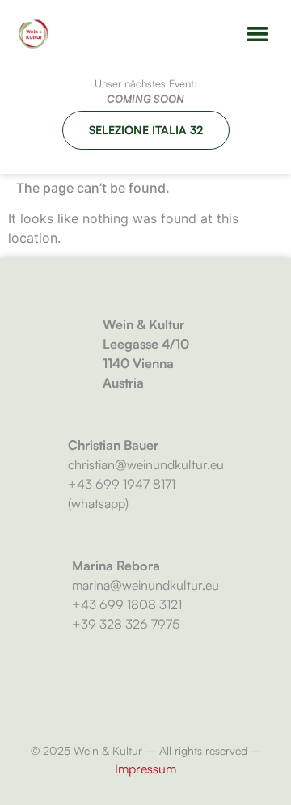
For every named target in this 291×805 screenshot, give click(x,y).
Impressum (145, 769)
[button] (258, 34)
